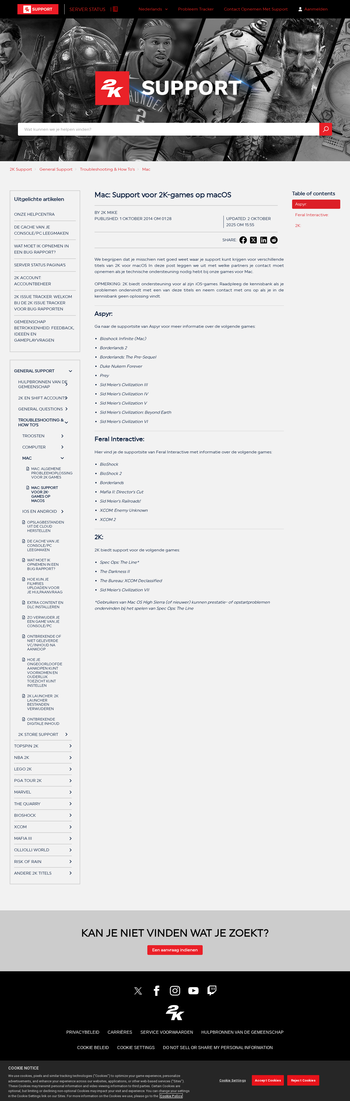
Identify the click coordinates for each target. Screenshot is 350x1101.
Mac (146, 169)
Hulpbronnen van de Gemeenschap (42, 384)
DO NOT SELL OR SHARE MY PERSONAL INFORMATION (218, 1047)
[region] (175, 1081)
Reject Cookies (303, 1080)
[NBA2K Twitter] (138, 991)
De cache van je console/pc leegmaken (43, 545)
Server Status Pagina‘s (40, 265)
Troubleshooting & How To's (107, 169)
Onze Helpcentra (34, 214)
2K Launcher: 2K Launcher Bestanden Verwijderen (42, 702)
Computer (34, 447)
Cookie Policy (171, 1096)
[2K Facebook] (156, 991)
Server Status (87, 9)
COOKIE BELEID (93, 1047)
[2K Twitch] (212, 991)
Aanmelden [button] (316, 9)
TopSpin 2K (26, 746)
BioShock (25, 815)
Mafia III (23, 838)
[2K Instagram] (175, 991)
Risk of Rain (28, 861)
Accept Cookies (268, 1080)
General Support (56, 169)
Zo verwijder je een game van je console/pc (43, 621)
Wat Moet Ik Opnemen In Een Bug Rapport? (43, 564)
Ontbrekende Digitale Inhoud (43, 721)
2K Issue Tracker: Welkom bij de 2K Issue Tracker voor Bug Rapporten (43, 302)
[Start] (37, 9)
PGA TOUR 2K (28, 780)
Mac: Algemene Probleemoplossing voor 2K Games (45, 473)
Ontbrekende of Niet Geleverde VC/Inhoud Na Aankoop (44, 642)
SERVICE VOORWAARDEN (166, 1032)
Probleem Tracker (196, 9)
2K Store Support (38, 734)
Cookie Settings (136, 1047)
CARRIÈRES (120, 1032)
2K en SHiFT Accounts (42, 398)
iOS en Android (39, 511)
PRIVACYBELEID (82, 1032)
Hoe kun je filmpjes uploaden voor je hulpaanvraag (45, 585)
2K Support (21, 169)
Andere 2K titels (33, 873)
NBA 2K (21, 757)
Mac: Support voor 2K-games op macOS (44, 494)
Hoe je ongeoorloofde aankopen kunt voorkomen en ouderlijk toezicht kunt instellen (44, 673)
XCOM (20, 826)
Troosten (33, 435)
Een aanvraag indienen (175, 949)
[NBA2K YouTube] (193, 991)
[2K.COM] (175, 1012)
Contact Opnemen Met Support (256, 9)
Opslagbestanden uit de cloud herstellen (45, 526)
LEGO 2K (23, 769)
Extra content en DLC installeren (45, 605)
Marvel (22, 792)
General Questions (40, 409)
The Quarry (27, 803)
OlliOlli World (31, 849)
